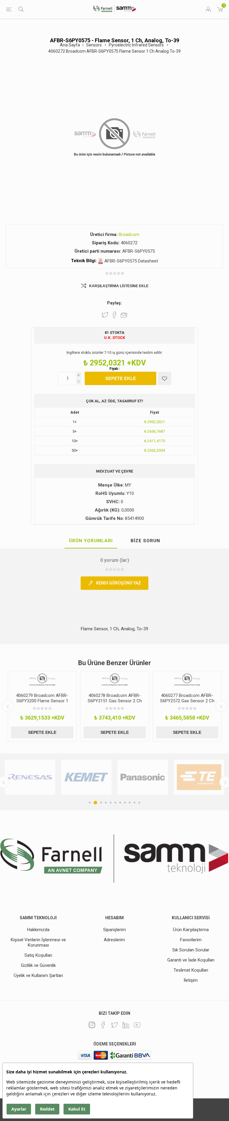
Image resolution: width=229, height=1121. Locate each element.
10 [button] (134, 802)
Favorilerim (191, 939)
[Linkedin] (126, 1025)
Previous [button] (8, 706)
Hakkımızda (38, 929)
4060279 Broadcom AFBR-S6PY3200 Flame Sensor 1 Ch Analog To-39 (42, 701)
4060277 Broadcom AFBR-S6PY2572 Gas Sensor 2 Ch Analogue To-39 (187, 701)
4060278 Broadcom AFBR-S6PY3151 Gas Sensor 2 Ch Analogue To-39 (115, 701)
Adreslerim (114, 939)
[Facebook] (103, 1025)
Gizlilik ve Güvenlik (38, 965)
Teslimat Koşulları (191, 970)
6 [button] (115, 802)
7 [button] (120, 802)
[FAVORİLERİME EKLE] (164, 378)
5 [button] (111, 802)
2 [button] (95, 802)
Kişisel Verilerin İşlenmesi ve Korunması (38, 942)
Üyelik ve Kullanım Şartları (38, 975)
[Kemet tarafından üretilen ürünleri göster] (86, 777)
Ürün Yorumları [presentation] (91, 540)
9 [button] (130, 802)
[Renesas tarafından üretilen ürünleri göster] (30, 777)
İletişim (191, 980)
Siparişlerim (114, 929)
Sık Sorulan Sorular (190, 950)
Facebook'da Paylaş (114, 315)
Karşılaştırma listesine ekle (118, 286)
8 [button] (125, 802)
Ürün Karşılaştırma (191, 929)
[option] (42, 706)
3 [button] (101, 802)
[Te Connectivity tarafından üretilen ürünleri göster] (199, 777)
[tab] (90, 541)
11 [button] (139, 802)
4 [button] (106, 802)
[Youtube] (137, 1025)
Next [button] (221, 706)
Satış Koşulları (38, 955)
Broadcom (129, 234)
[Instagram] (92, 1025)
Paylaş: (114, 303)
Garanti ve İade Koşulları (190, 960)
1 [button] (90, 802)
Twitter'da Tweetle (105, 315)
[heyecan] (114, 1025)
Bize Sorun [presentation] (145, 540)
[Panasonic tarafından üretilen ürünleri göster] (142, 777)
